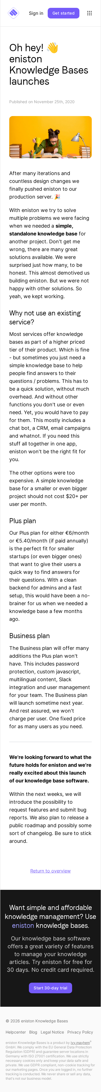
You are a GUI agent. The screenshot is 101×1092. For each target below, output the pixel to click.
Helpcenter (16, 1032)
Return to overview (50, 871)
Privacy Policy (80, 1032)
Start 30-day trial (50, 987)
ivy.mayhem (80, 1043)
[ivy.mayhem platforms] (89, 13)
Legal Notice (52, 1032)
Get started (63, 13)
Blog (33, 1032)
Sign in (36, 13)
